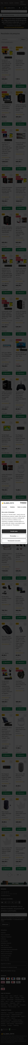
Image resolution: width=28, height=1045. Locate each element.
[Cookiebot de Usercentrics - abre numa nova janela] (20, 503)
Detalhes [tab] (12, 507)
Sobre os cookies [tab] (22, 507)
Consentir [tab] (4, 507)
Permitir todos (14, 531)
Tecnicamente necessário (14, 540)
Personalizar (13, 536)
